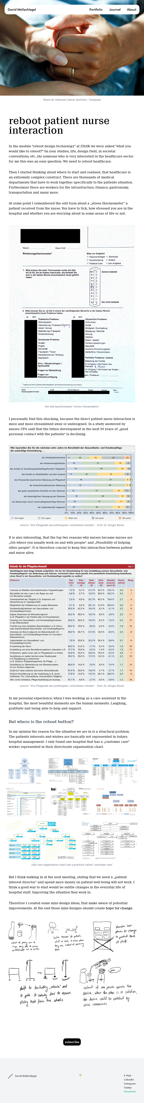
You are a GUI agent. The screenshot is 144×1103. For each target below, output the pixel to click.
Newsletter (130, 1091)
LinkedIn (129, 1079)
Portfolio (96, 10)
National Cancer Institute (71, 99)
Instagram (130, 1083)
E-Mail (127, 1075)
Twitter (128, 1087)
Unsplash (95, 99)
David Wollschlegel (22, 10)
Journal (115, 10)
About (131, 10)
